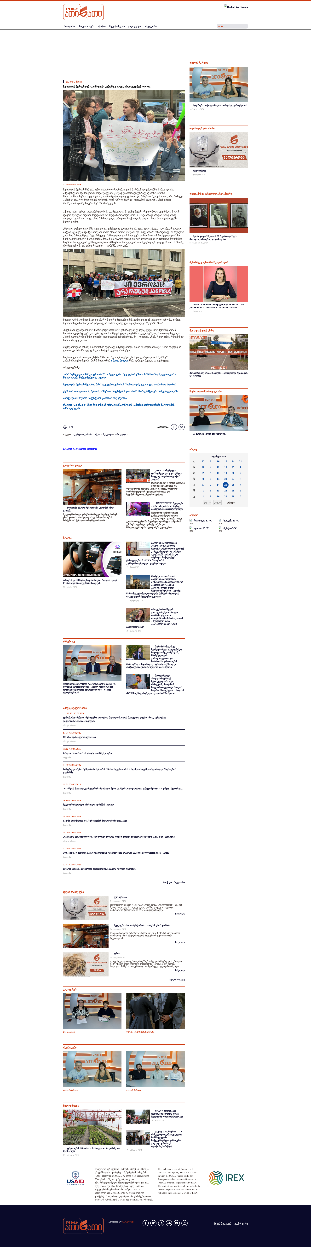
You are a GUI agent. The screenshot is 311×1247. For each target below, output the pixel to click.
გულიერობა (120, 897)
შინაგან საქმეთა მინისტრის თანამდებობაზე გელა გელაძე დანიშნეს (99, 869)
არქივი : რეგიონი (174, 882)
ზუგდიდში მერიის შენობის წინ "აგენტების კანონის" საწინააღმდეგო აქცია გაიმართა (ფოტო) (119, 384)
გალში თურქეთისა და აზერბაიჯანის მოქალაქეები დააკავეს (95, 821)
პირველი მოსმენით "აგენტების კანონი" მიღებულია (95, 398)
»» (243, 456)
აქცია (97, 434)
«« (194, 456)
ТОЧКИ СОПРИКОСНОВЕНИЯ (140, 1032)
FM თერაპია (69, 1032)
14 (218, 484)
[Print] (65, 426)
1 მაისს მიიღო (119, 360)
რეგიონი (67, 757)
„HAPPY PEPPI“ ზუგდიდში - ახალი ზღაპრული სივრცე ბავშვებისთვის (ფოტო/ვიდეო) (167, 506)
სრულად (180, 914)
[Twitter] (181, 427)
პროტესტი (120, 434)
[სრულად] (247, 113)
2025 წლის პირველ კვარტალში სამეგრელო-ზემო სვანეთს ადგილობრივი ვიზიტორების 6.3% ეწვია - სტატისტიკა (123, 788)
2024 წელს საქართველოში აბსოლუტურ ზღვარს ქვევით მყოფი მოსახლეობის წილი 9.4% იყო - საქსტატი (119, 837)
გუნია (117, 953)
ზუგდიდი (108, 434)
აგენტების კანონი (82, 434)
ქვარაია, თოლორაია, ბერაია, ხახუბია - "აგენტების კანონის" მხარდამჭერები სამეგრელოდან (120, 391)
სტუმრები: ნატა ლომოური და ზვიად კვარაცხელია (220, 105)
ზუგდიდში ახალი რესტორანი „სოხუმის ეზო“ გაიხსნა (142, 925)
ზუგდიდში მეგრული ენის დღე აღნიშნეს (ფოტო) (89, 805)
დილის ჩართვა (70, 1090)
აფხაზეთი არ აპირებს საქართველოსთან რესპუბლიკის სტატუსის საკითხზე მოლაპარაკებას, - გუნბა (116, 853)
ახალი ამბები (74, 81)
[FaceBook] (180, 95)
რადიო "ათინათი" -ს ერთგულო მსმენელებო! (88, 753)
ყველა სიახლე (177, 979)
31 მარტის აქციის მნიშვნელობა (209, 434)
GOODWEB (128, 1222)
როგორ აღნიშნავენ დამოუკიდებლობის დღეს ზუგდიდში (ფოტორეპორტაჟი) (167, 1114)
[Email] (71, 426)
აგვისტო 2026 (219, 456)
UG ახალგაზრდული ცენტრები (79, 737)
